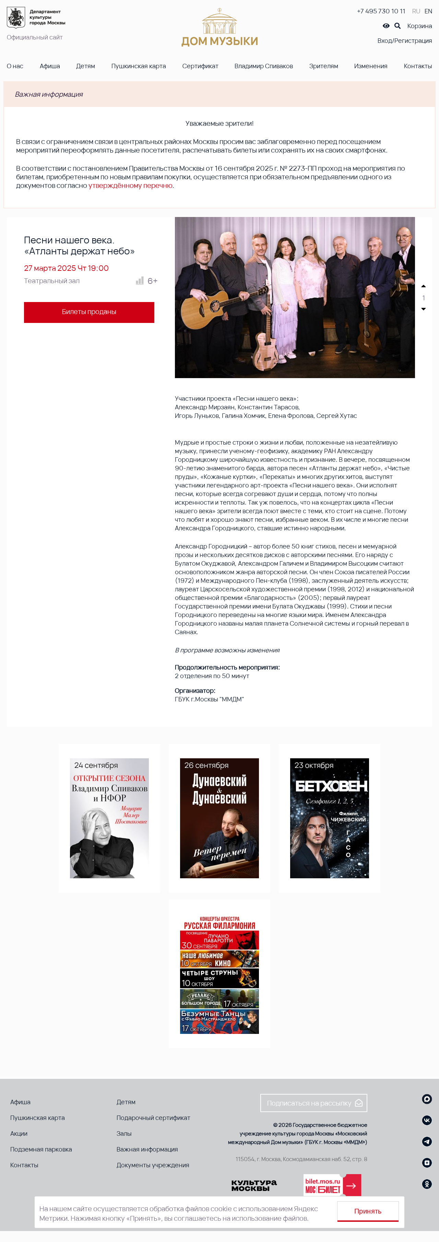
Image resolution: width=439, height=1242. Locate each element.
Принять (368, 1211)
